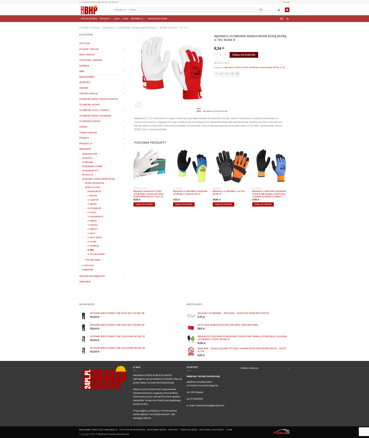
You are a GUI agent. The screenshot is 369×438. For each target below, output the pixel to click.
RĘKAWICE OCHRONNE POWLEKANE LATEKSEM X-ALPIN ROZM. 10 (190, 192)
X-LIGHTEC (92, 225)
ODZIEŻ (83, 126)
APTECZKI (84, 43)
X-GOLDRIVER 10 (95, 216)
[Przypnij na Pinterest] (232, 74)
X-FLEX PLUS (88, 265)
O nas (125, 18)
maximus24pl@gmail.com (209, 405)
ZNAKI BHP (85, 281)
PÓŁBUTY (84, 138)
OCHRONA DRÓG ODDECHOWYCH (98, 99)
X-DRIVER (92, 204)
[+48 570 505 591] (288, 18)
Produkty (105, 18)
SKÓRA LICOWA (168, 27)
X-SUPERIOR (93, 245)
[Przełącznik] (124, 49)
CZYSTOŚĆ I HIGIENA (90, 60)
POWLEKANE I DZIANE (92, 166)
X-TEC (184, 27)
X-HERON (92, 220)
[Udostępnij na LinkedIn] (237, 74)
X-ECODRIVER (94, 208)
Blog (117, 18)
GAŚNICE (84, 65)
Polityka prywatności (132, 429)
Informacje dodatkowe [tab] (215, 111)
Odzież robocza (88, 132)
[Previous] (134, 179)
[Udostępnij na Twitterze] (222, 74)
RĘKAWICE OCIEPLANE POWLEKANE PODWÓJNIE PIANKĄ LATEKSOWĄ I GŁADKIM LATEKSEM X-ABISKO (269, 194)
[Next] (289, 179)
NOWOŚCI (85, 82)
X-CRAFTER (93, 199)
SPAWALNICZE (94, 191)
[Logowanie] (278, 10)
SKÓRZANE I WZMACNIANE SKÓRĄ (137, 27)
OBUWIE (83, 88)
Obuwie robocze (88, 93)
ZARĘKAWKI (87, 269)
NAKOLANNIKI (86, 76)
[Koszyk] (287, 9)
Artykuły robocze (89, 49)
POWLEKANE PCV (90, 170)
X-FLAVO (91, 212)
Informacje (137, 18)
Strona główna (89, 18)
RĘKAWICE (109, 27)
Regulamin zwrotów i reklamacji (98, 429)
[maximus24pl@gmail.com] (281, 18)
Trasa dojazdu (188, 429)
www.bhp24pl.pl (165, 382)
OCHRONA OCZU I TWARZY (94, 110)
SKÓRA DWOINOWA (94, 183)
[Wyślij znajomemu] (227, 74)
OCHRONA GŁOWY (89, 104)
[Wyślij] (260, 9)
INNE (81, 71)
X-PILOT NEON (94, 237)
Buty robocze (86, 54)
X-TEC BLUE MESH (96, 254)
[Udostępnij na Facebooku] (216, 74)
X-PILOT (91, 233)
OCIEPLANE (87, 162)
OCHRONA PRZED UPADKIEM (95, 115)
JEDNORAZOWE (89, 153)
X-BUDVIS (92, 195)
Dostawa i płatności (211, 429)
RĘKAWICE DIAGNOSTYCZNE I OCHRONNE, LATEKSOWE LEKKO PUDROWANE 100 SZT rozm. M (148, 194)
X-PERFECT (92, 229)
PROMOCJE (85, 143)
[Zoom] (138, 105)
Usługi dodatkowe (157, 18)
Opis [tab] (198, 111)
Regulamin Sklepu (156, 429)
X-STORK (91, 241)
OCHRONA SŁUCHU (89, 121)
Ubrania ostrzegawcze (92, 276)
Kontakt (286, 2)
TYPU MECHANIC (93, 259)
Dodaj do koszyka (243, 54)
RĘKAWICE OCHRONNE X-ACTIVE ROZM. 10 (229, 192)
